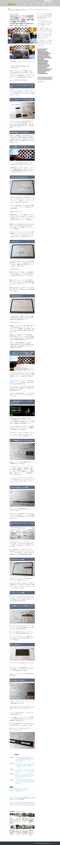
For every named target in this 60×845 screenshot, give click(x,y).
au (38, 49)
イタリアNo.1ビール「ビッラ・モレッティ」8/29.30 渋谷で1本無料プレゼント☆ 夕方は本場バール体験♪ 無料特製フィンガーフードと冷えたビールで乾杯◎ (25, 770)
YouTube (45, 49)
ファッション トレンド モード (42, 60)
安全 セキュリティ (41, 67)
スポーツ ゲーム (40, 54)
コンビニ (49, 53)
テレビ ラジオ (47, 56)
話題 (31, 4)
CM (40, 49)
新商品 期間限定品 (49, 69)
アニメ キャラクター (41, 51)
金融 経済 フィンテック (21, 790)
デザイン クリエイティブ (42, 57)
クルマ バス (39, 53)
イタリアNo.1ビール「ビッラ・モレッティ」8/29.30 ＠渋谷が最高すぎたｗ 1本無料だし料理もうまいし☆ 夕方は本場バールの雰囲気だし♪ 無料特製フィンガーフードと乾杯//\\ (25, 765)
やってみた (49, 4)
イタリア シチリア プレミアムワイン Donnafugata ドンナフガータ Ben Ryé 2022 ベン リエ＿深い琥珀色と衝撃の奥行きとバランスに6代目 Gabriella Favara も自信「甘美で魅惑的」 (22, 798)
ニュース (25, 4)
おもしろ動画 (40, 50)
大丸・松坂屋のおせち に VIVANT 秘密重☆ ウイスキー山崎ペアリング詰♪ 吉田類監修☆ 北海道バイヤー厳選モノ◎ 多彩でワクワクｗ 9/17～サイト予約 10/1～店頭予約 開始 (25, 781)
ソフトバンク (46, 54)
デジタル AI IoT (21, 788)
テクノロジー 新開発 (14, 788)
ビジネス (26, 788)
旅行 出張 (39, 70)
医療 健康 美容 (40, 66)
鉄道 (46, 73)
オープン (46, 51)
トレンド (37, 4)
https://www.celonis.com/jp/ (15, 729)
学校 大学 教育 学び (46, 66)
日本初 (43, 70)
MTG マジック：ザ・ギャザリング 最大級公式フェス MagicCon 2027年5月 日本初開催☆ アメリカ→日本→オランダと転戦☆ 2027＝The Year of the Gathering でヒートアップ (25, 775)
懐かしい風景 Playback (41, 69)
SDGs (42, 49)
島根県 (45, 67)
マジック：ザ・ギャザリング (42, 63)
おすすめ (43, 4)
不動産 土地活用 (46, 64)
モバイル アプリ (13, 790)
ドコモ (39, 59)
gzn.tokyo (41, 843)
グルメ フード (44, 53)
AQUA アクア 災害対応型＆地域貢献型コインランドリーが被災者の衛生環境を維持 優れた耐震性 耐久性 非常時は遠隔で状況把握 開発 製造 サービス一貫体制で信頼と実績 (24, 759)
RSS (38, 82)
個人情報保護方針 (40, 81)
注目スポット (47, 70)
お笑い (44, 50)
